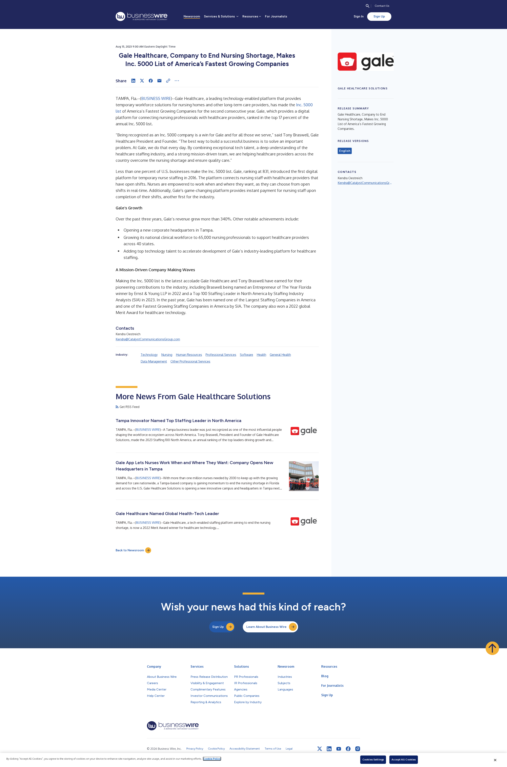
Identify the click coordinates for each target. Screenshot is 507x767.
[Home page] (141, 16)
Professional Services (221, 355)
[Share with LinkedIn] (133, 81)
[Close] (495, 760)
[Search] (367, 6)
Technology (149, 355)
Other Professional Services (190, 361)
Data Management (154, 361)
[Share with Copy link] (168, 81)
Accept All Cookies (404, 759)
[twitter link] (319, 749)
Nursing (166, 355)
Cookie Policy (212, 758)
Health (261, 355)
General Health (280, 355)
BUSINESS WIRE (156, 98)
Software (246, 355)
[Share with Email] (159, 81)
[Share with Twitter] (142, 81)
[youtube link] (338, 749)
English (344, 151)
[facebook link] (348, 748)
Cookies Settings (373, 759)
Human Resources (189, 355)
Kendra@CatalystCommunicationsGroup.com (148, 339)
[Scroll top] (492, 648)
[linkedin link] (329, 748)
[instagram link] (357, 748)
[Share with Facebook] (151, 81)
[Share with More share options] (177, 81)
